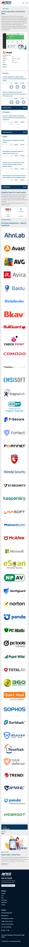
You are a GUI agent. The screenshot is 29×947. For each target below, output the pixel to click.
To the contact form (7, 885)
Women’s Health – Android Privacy (10, 855)
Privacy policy (17, 935)
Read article (4, 864)
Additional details (5, 219)
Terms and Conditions (7, 935)
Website (5, 64)
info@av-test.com (8, 921)
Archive (4, 67)
